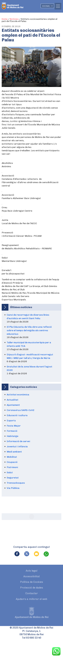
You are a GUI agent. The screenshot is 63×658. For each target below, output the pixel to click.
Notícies (14, 19)
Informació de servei (18, 441)
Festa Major (14, 425)
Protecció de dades (31, 587)
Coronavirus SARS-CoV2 (20, 410)
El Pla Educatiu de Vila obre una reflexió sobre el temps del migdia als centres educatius (29, 330)
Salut (10, 472)
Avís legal (31, 570)
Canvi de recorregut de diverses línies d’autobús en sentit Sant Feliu (28, 316)
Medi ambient (14, 451)
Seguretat (13, 477)
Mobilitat (12, 456)
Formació (12, 431)
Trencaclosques (16, 482)
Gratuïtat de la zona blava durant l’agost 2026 (29, 368)
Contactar (31, 593)
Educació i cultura (17, 415)
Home (5, 19)
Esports (11, 420)
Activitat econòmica (18, 394)
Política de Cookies (31, 581)
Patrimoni (12, 467)
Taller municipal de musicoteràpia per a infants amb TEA (29, 344)
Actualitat (12, 399)
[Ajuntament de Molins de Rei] (19, 4)
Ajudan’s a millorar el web (31, 599)
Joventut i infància (17, 446)
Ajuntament (13, 405)
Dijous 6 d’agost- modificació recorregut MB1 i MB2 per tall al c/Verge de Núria (30, 356)
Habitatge (12, 436)
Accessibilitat (31, 576)
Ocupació (12, 462)
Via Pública (13, 488)
